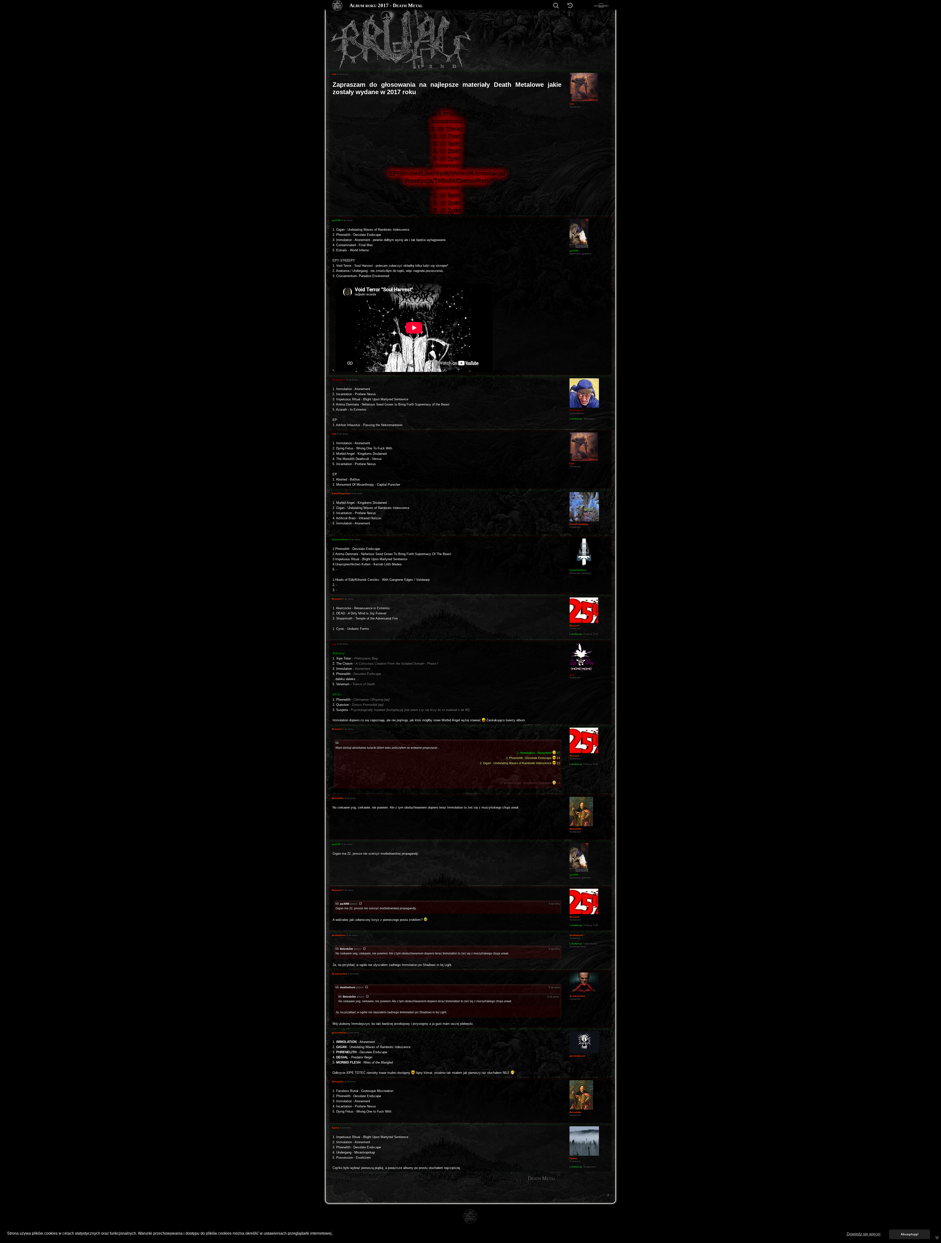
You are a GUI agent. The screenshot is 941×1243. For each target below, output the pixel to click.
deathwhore (347, 987)
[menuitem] (608, 1194)
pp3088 (344, 903)
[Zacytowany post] (361, 904)
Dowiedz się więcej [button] (863, 1234)
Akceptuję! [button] (910, 1234)
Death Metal (542, 1178)
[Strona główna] (337, 5)
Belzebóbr (346, 948)
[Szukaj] (556, 5)
